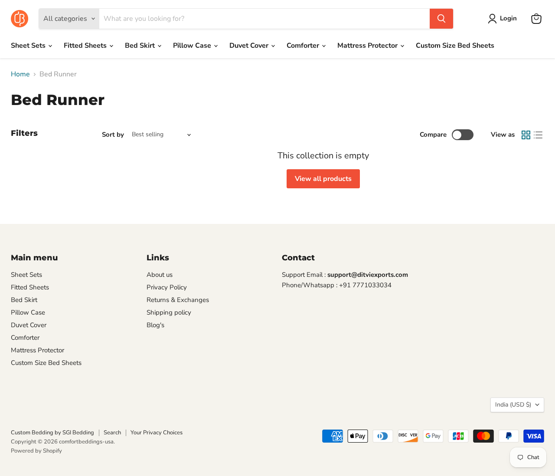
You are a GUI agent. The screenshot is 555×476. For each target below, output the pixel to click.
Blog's (155, 325)
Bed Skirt (141, 45)
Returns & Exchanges (178, 299)
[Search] (441, 19)
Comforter (304, 45)
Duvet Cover (249, 45)
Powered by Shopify (36, 451)
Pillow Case (193, 45)
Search (112, 433)
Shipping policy (169, 312)
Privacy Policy (167, 287)
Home (20, 74)
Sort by (113, 134)
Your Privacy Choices (157, 433)
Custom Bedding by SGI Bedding (52, 433)
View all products (323, 179)
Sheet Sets (29, 45)
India (513, 404)
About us (160, 274)
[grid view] (526, 135)
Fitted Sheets (86, 45)
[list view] (538, 135)
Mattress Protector (368, 45)
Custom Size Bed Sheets (455, 45)
